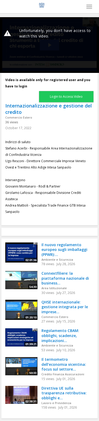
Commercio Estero (18, 117)
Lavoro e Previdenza (56, 403)
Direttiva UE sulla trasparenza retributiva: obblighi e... (64, 393)
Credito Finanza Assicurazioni (62, 374)
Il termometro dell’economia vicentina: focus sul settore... (63, 364)
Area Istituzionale (54, 288)
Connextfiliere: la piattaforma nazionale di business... (65, 278)
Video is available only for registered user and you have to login (47, 83)
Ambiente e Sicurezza (57, 259)
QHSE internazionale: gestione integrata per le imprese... (64, 307)
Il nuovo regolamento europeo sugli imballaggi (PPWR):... (64, 249)
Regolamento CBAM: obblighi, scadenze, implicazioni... (60, 335)
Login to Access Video (66, 96)
